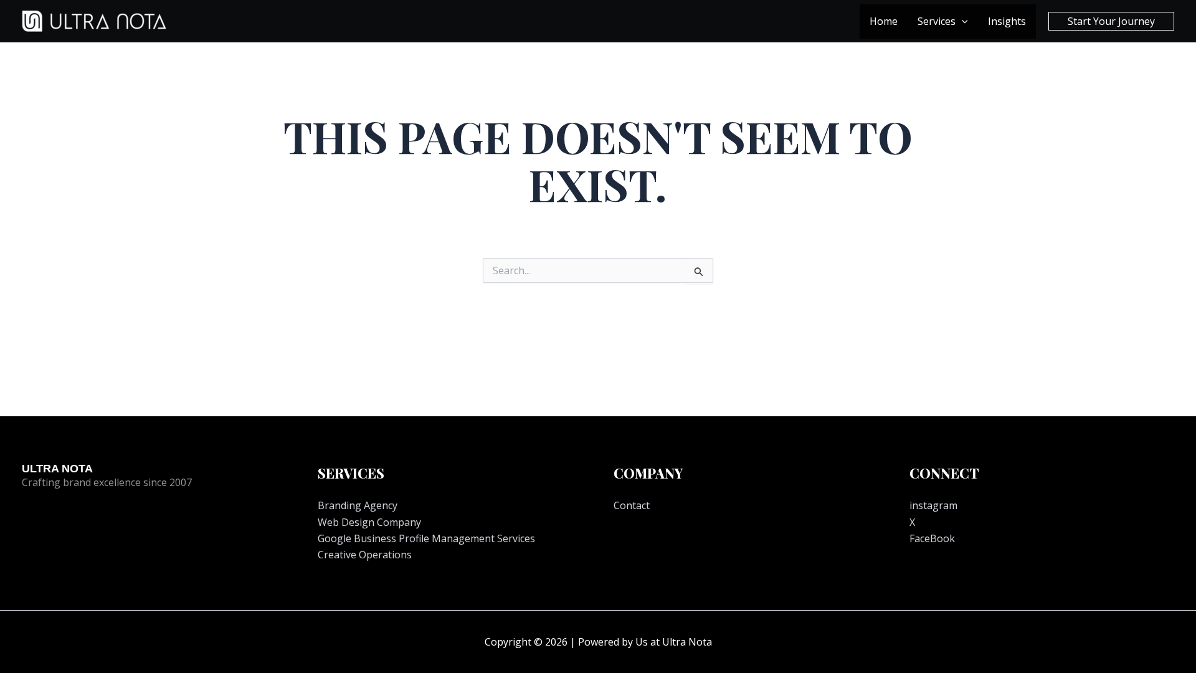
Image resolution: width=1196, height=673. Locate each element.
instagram (933, 505)
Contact (632, 505)
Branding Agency (357, 505)
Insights (1007, 21)
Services (937, 21)
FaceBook (932, 538)
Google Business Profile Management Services (426, 538)
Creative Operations (365, 554)
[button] (962, 21)
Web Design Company (369, 522)
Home (884, 21)
